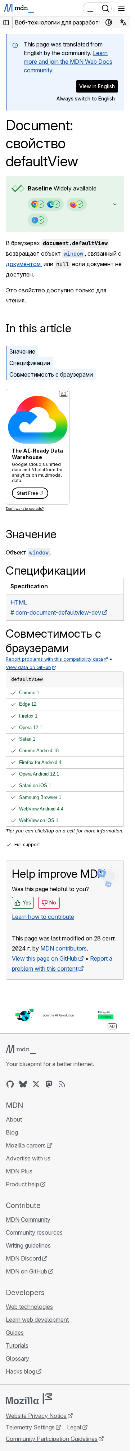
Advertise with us (28, 1158)
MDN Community (28, 1219)
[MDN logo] (21, 1049)
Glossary (17, 1358)
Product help (22, 1184)
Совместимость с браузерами (51, 374)
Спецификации (29, 363)
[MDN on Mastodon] (49, 1084)
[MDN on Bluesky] (23, 1084)
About (14, 1119)
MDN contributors (63, 948)
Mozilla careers (26, 1145)
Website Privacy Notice (36, 1415)
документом (23, 264)
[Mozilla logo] (29, 1398)
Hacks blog (20, 1371)
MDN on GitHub (26, 1271)
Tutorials (17, 1345)
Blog (12, 1132)
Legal (74, 1427)
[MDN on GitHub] (10, 1084)
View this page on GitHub (44, 958)
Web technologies (29, 1306)
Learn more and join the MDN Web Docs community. (68, 61)
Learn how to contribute (43, 916)
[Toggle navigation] (121, 8)
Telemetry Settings (30, 1427)
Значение (22, 351)
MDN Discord (23, 1258)
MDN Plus (19, 1171)
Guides (15, 1332)
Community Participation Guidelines (52, 1438)
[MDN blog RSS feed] (62, 1084)
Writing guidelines (28, 1245)
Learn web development (37, 1319)
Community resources (34, 1232)
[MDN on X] (36, 1084)
